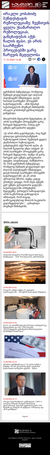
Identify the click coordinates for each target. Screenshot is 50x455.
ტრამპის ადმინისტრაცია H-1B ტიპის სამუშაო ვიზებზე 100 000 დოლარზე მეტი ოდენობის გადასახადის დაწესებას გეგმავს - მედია (22, 366)
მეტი (24, 416)
